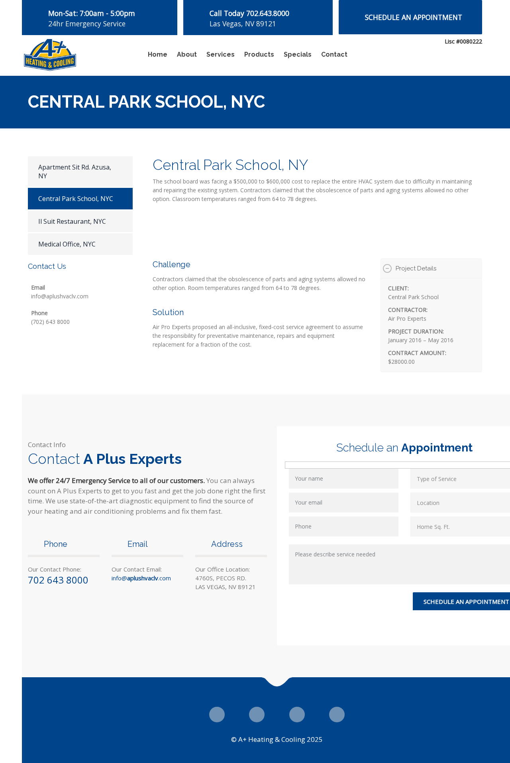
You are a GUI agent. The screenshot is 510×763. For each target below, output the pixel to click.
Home (157, 54)
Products (259, 54)
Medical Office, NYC (67, 244)
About (187, 54)
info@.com (141, 578)
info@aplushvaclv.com (59, 296)
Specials (298, 54)
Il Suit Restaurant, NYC (72, 221)
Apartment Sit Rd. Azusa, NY (74, 171)
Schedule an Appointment (413, 17)
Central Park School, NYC (75, 198)
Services (220, 54)
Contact (334, 54)
